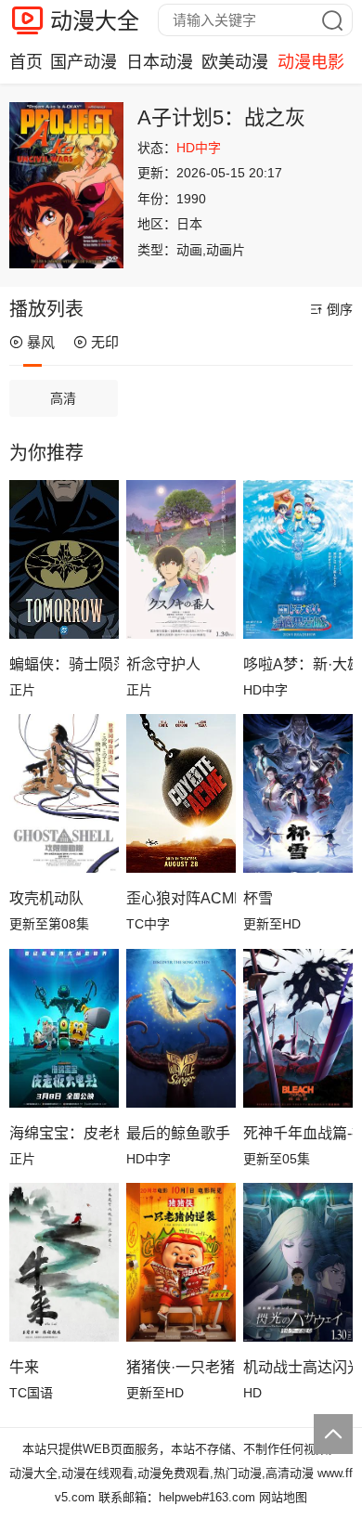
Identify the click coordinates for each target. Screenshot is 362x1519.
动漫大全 (94, 20)
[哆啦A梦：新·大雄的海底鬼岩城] (298, 559)
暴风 (41, 342)
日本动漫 (159, 62)
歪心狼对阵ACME (181, 898)
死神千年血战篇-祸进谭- (298, 1133)
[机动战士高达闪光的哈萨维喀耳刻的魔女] (298, 1262)
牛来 (24, 1367)
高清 (63, 398)
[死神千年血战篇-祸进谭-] (298, 1028)
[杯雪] (298, 793)
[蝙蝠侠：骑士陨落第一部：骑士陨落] (64, 559)
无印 (105, 342)
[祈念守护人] (181, 559)
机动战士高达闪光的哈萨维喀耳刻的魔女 (298, 1367)
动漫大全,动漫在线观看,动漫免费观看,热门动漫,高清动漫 (161, 1473)
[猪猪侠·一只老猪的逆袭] (181, 1262)
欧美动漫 (234, 62)
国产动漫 (83, 62)
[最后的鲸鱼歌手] (181, 1028)
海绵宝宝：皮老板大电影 (64, 1133)
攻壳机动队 (46, 898)
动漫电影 (311, 62)
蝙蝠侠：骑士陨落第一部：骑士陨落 (64, 664)
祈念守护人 (163, 664)
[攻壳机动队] (64, 793)
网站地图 (283, 1497)
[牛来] (64, 1262)
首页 (26, 62)
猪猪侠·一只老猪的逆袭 (181, 1367)
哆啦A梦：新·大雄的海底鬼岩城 (298, 664)
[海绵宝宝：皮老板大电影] (64, 1028)
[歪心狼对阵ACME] (181, 793)
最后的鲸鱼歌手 (178, 1133)
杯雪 (258, 898)
